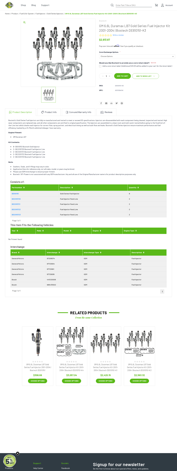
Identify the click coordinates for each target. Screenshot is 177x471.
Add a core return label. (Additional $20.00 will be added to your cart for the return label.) (137, 66)
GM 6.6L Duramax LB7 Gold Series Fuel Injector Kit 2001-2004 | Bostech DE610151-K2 (139, 367)
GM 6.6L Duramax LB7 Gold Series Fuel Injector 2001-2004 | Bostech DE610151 (37, 367)
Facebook (65, 468)
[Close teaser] (17, 453)
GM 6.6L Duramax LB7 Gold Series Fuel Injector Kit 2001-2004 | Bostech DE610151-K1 (105, 367)
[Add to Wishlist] (40, 351)
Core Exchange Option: (109, 52)
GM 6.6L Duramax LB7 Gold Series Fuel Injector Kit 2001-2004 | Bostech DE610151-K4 (71, 367)
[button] (10, 461)
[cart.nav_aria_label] (156, 5)
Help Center (38, 468)
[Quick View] (34, 351)
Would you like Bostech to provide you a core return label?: (127, 63)
